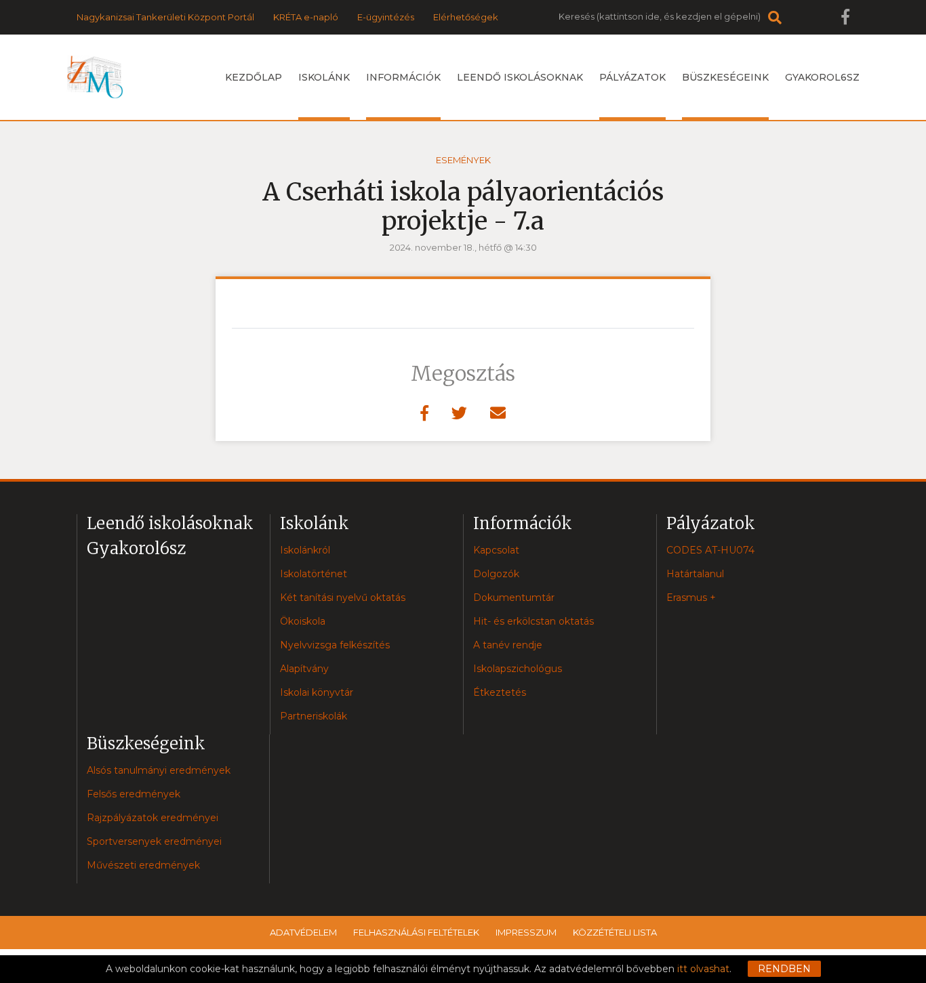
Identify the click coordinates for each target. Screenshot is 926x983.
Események (463, 159)
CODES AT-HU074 (710, 550)
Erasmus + (691, 597)
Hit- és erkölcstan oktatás (533, 621)
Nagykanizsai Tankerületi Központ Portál (165, 17)
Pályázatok (632, 77)
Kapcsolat (496, 550)
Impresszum (526, 932)
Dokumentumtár (514, 597)
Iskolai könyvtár (316, 692)
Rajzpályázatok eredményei (152, 818)
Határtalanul (695, 574)
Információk (403, 77)
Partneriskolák (313, 716)
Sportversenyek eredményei (154, 841)
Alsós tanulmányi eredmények (158, 770)
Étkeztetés (499, 692)
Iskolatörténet (313, 574)
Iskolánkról (305, 550)
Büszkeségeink (725, 77)
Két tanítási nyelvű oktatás (342, 597)
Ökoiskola (302, 621)
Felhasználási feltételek (416, 932)
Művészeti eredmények (143, 865)
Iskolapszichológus (517, 669)
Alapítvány (304, 669)
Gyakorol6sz (822, 77)
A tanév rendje (507, 645)
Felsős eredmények (133, 794)
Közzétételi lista (615, 932)
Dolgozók (496, 574)
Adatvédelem (303, 932)
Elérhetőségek (465, 17)
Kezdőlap (253, 77)
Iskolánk (324, 77)
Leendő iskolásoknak (520, 77)
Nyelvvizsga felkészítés (335, 645)
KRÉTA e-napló (305, 17)
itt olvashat (703, 969)
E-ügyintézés (385, 17)
